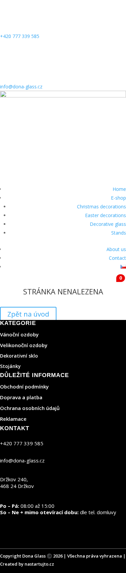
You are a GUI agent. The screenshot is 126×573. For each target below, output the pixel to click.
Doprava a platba (21, 397)
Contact (117, 258)
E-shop (118, 198)
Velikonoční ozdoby (23, 345)
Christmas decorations (101, 206)
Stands (118, 233)
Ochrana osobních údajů (30, 408)
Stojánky (10, 366)
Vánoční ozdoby (19, 334)
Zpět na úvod (28, 314)
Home (119, 189)
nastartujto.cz (39, 564)
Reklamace (13, 418)
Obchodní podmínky (24, 386)
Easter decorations (105, 215)
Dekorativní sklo (19, 356)
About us (116, 249)
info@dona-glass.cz (21, 86)
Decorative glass (108, 224)
